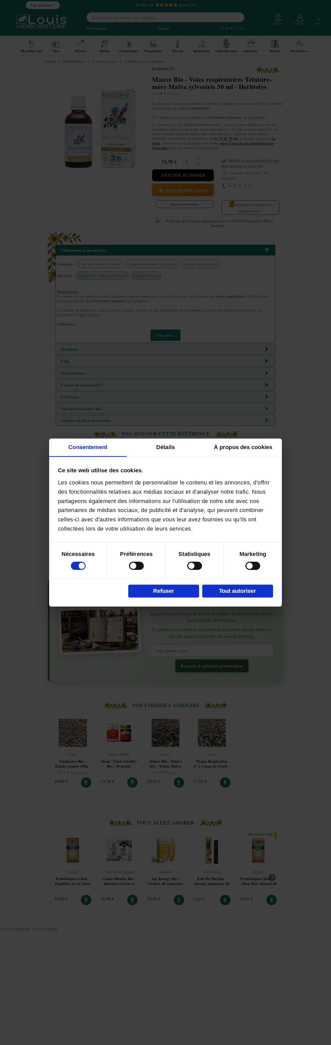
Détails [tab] (165, 447)
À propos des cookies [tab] (243, 447)
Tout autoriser (237, 591)
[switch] (136, 566)
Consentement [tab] (87, 447)
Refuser (163, 591)
